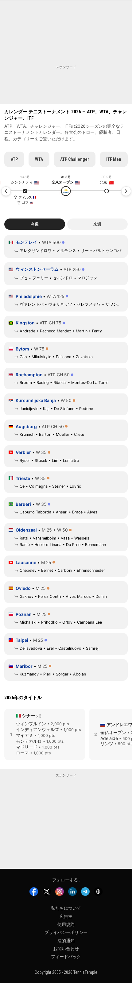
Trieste (23, 478)
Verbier (23, 452)
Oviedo (23, 588)
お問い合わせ (66, 948)
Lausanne (26, 562)
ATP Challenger (74, 159)
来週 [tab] (97, 224)
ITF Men (113, 159)
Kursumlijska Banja (36, 400)
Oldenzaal (26, 529)
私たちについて (66, 908)
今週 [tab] (35, 224)
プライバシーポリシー (66, 932)
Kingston (25, 322)
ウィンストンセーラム (37, 269)
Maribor (24, 666)
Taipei (22, 640)
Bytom (22, 348)
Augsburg (26, 426)
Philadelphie (29, 296)
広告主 (66, 916)
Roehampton (29, 374)
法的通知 (66, 940)
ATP (14, 159)
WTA (39, 159)
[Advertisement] (66, 85)
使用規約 (66, 924)
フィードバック (66, 956)
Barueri (23, 504)
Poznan (24, 614)
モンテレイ (26, 242)
